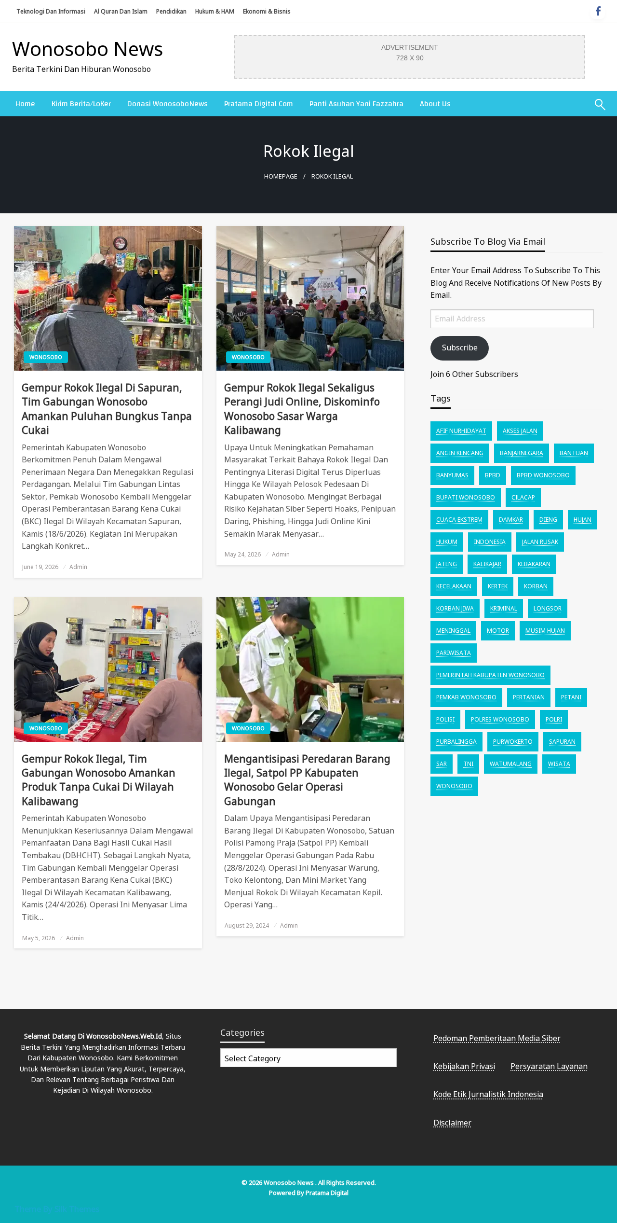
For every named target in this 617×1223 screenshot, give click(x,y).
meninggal (453, 630)
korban (536, 586)
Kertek (498, 586)
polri (554, 719)
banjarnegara (521, 453)
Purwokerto (513, 741)
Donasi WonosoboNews (167, 104)
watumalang (511, 764)
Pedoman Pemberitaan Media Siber (497, 1038)
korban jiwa (455, 608)
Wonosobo (45, 357)
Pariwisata (453, 653)
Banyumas (452, 475)
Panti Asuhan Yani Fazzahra (356, 104)
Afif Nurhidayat (461, 431)
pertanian (529, 697)
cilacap (523, 497)
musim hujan (545, 630)
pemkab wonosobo (466, 697)
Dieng (548, 519)
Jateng (446, 564)
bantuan (574, 453)
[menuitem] (25, 103)
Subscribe (460, 347)
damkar (511, 519)
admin (78, 567)
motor (498, 630)
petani (571, 697)
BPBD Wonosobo (543, 475)
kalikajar (487, 564)
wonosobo (454, 786)
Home (25, 104)
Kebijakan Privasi (464, 1066)
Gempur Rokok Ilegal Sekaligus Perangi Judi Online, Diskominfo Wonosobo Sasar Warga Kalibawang (302, 409)
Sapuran (562, 741)
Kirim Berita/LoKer (81, 104)
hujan (582, 519)
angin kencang (459, 453)
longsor (548, 608)
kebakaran (534, 564)
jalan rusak (540, 542)
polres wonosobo (500, 719)
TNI (468, 764)
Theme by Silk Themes (56, 1208)
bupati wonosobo (465, 497)
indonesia (490, 542)
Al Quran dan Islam (121, 11)
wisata (559, 764)
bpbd (492, 475)
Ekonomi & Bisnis (267, 11)
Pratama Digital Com (258, 104)
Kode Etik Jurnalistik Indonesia (488, 1094)
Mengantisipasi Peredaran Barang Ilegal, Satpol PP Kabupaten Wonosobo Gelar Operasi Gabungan (307, 780)
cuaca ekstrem (459, 519)
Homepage (280, 176)
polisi (445, 719)
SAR (441, 764)
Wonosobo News (87, 48)
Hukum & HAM (214, 11)
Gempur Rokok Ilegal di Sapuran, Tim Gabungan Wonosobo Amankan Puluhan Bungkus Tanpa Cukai (107, 409)
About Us (435, 104)
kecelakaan (453, 586)
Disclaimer (452, 1122)
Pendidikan (171, 11)
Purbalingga (456, 741)
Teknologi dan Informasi (50, 11)
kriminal (503, 608)
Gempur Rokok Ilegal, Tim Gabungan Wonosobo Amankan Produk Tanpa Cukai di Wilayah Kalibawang (98, 780)
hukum (446, 542)
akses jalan (520, 431)
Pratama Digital (327, 1192)
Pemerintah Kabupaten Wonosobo (490, 675)
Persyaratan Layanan (549, 1066)
